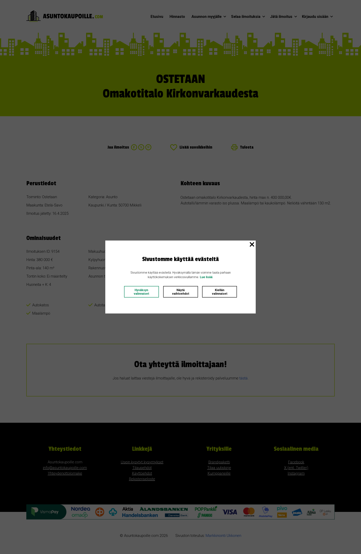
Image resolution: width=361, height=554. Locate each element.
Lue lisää (206, 277)
